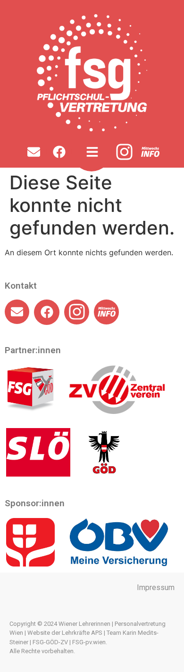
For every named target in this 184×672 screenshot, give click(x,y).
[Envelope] (33, 151)
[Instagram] (124, 152)
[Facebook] (59, 151)
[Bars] (92, 151)
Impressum (156, 587)
